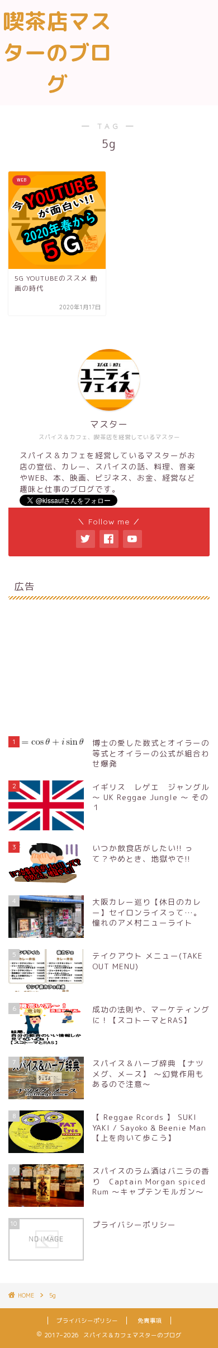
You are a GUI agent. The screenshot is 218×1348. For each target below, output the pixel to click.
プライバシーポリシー (87, 1320)
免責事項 (150, 1320)
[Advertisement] (166, 50)
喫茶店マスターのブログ (57, 52)
